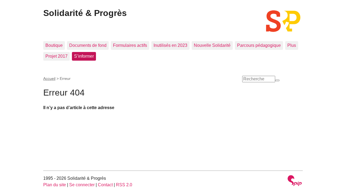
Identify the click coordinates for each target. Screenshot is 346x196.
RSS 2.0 (124, 184)
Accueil (49, 78)
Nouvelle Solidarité (212, 45)
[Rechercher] (277, 80)
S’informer (84, 56)
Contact (105, 184)
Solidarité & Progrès (85, 13)
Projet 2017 (56, 56)
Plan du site (54, 184)
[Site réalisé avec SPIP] (295, 181)
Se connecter (82, 184)
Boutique (54, 45)
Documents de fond (88, 45)
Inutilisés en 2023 (170, 45)
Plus (291, 45)
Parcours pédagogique (259, 45)
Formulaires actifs (130, 45)
